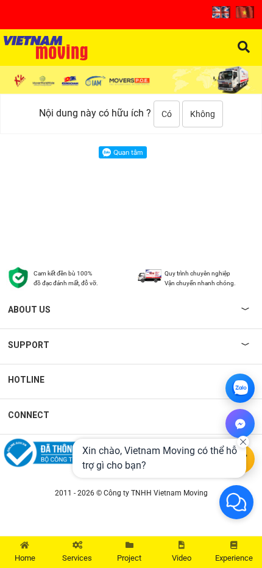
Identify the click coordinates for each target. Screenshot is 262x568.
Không (202, 114)
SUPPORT (28, 345)
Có (166, 114)
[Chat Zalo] (240, 388)
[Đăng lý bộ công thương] (65, 453)
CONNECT (28, 415)
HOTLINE (26, 380)
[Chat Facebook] (240, 423)
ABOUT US (29, 309)
